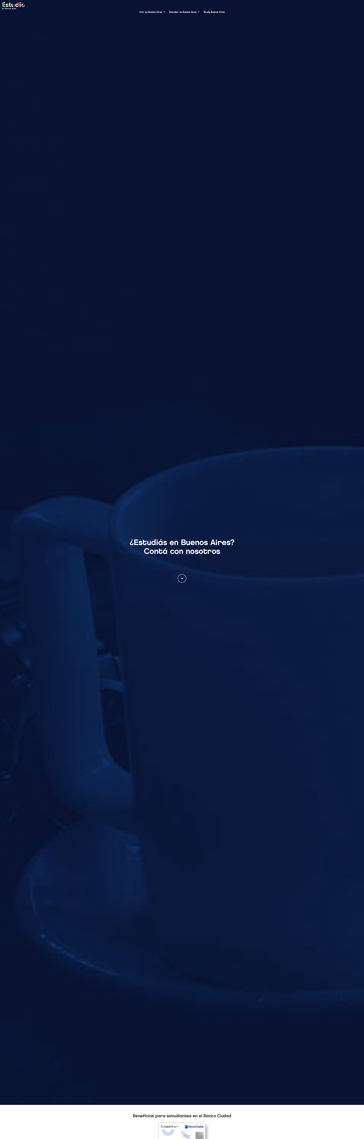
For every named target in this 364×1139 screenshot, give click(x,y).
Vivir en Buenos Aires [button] (150, 12)
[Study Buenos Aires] (13, 5)
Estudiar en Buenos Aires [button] (183, 12)
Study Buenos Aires (214, 12)
